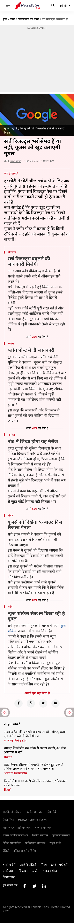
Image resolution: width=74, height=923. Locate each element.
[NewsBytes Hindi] (27, 6)
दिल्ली (7, 790)
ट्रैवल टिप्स (8, 820)
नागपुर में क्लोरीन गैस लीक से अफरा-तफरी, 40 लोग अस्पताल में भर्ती (35, 750)
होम (5, 19)
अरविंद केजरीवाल (12, 812)
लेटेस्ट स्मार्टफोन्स (12, 843)
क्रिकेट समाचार (40, 835)
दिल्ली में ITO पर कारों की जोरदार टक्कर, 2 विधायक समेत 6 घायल (35, 783)
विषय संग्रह (9, 877)
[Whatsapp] (31, 703)
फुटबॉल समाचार (61, 835)
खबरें (12, 19)
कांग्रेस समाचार (34, 812)
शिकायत (23, 871)
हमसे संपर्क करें (59, 865)
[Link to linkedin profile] (44, 886)
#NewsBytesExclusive (32, 820)
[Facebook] (18, 703)
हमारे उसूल (9, 871)
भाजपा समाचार (43, 827)
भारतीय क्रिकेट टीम (15, 773)
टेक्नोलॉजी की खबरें (28, 19)
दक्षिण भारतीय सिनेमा (25, 851)
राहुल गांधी (55, 843)
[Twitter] (43, 703)
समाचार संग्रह (50, 871)
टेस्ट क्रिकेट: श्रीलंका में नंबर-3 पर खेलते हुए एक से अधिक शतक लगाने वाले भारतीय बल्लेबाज (33, 767)
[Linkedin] (55, 703)
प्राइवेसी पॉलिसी (28, 865)
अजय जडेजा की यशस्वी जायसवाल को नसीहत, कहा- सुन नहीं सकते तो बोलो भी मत (35, 734)
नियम (44, 865)
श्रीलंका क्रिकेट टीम (15, 740)
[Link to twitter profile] (34, 886)
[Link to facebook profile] (24, 886)
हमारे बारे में (9, 865)
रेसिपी (6, 851)
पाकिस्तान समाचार (35, 843)
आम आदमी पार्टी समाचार (16, 827)
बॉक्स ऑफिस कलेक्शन (15, 835)
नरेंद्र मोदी (51, 812)
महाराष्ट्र (8, 757)
